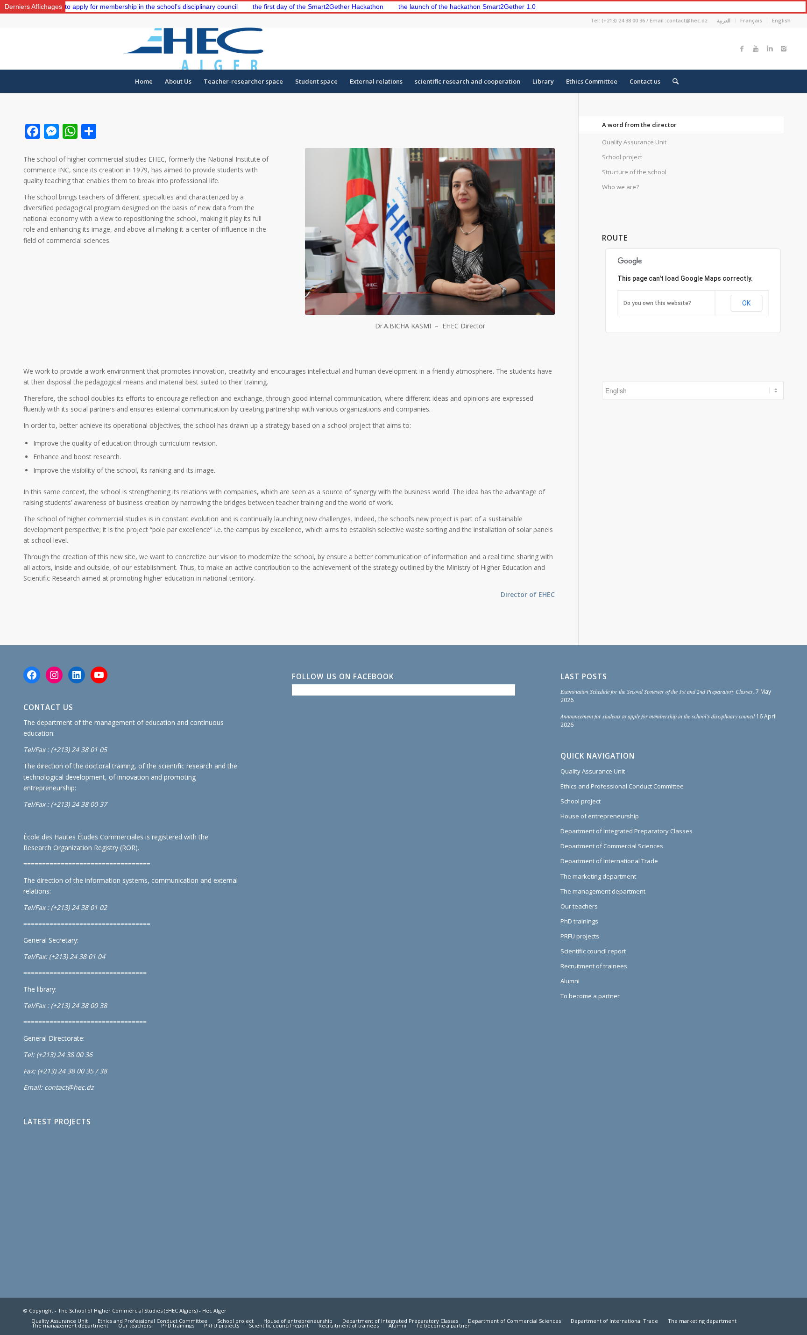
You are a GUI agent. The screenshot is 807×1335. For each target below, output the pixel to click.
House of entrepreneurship (599, 816)
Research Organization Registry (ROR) (80, 847)
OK (746, 303)
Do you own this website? (657, 303)
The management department (602, 891)
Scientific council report (593, 951)
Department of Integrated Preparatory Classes (626, 831)
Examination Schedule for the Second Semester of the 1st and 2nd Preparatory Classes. (657, 691)
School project (622, 157)
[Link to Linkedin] (770, 49)
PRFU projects (579, 936)
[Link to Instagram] (784, 49)
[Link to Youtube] (756, 49)
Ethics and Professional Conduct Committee (622, 786)
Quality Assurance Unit (634, 142)
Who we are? (620, 187)
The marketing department (598, 876)
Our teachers (579, 906)
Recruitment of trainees (593, 966)
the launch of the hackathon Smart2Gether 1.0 (423, 6)
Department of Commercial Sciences (611, 846)
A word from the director (639, 125)
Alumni (570, 981)
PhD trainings (579, 921)
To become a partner (590, 996)
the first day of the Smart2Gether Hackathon (274, 6)
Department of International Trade (609, 861)
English (781, 20)
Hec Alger (214, 1310)
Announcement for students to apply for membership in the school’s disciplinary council (657, 716)
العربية (723, 20)
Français (751, 20)
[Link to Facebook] (742, 49)
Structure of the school (634, 172)
